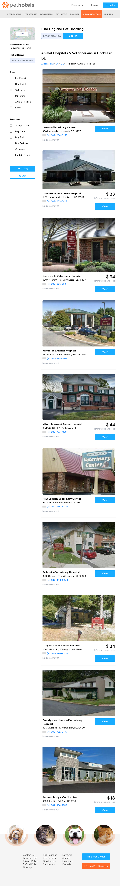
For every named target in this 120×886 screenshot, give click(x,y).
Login (94, 5)
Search (73, 36)
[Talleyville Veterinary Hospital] (78, 545)
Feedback (77, 5)
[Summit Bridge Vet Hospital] (78, 770)
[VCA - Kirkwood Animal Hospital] (78, 397)
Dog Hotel (20, 84)
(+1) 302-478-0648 (57, 580)
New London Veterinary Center (61, 498)
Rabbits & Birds (23, 155)
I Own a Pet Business (96, 866)
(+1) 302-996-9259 (57, 653)
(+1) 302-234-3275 (57, 135)
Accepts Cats (22, 125)
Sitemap (27, 867)
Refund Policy (30, 864)
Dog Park (20, 137)
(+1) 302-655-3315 (57, 283)
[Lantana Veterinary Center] (78, 96)
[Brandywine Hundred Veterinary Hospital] (78, 693)
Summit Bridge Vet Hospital (59, 797)
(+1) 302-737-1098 (57, 431)
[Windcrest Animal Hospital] (78, 323)
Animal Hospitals (91, 14)
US (57, 63)
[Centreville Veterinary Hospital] (78, 245)
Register (110, 5)
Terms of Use (30, 858)
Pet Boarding (14, 14)
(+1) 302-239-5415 (57, 201)
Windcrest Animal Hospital (59, 350)
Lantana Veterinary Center (59, 127)
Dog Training (21, 143)
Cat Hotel (20, 89)
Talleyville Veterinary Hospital (61, 572)
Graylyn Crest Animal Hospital (61, 645)
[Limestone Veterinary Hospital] (78, 169)
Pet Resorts (31, 14)
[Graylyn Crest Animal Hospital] (78, 618)
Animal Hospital (23, 101)
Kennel (18, 107)
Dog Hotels (46, 14)
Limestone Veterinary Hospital (61, 193)
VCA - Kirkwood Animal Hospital (62, 424)
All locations (47, 63)
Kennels (108, 14)
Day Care (74, 14)
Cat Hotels (61, 14)
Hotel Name (17, 55)
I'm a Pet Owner (96, 856)
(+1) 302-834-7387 (57, 805)
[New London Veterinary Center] (78, 471)
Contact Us (29, 855)
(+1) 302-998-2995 (57, 358)
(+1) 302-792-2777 (57, 731)
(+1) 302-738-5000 (57, 506)
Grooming (20, 149)
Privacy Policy (30, 861)
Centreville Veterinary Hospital (61, 276)
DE (62, 63)
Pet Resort (20, 78)
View (105, 128)
